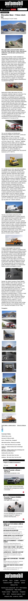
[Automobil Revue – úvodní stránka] (14, 11)
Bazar (23, 582)
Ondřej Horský (4, 18)
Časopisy (17, 582)
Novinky (5, 580)
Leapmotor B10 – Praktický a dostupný (13, 552)
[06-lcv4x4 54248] (14, 41)
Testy (11, 580)
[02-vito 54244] (9, 335)
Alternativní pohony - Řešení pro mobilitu (11, 442)
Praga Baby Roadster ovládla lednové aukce (13, 565)
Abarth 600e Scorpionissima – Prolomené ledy (14, 559)
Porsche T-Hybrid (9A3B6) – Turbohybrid (13, 498)
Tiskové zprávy (7, 582)
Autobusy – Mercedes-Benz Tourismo (10, 455)
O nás (20, 7)
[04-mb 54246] (14, 274)
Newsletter (9, 7)
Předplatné (16, 7)
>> (12, 489)
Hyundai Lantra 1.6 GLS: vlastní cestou (13, 535)
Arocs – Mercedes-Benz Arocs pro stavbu (11, 444)
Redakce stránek (6, 592)
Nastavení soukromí (16, 594)
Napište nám (15, 592)
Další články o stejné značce (9, 425)
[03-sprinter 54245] (9, 346)
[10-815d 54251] (14, 240)
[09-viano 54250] (14, 87)
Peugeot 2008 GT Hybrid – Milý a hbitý (13, 547)
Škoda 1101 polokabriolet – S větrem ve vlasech (13, 541)
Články (16, 580)
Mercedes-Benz (7, 9)
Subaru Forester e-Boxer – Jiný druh (12, 471)
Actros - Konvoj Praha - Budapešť (9, 440)
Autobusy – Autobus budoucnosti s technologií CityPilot (12, 447)
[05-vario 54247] (9, 367)
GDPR (8, 594)
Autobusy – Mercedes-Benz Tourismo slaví (11, 457)
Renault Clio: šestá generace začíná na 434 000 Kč (13, 524)
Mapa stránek (18, 589)
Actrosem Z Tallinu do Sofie (8, 438)
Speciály (22, 580)
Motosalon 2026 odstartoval (11, 530)
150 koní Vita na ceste (6, 436)
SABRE (21, 596)
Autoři (23, 594)
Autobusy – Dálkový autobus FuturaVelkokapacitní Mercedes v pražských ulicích (13, 450)
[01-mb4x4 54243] (9, 314)
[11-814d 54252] (14, 160)
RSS (4, 594)
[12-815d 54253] (14, 126)
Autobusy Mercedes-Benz (7, 453)
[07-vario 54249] (14, 207)
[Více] (23, 492)
